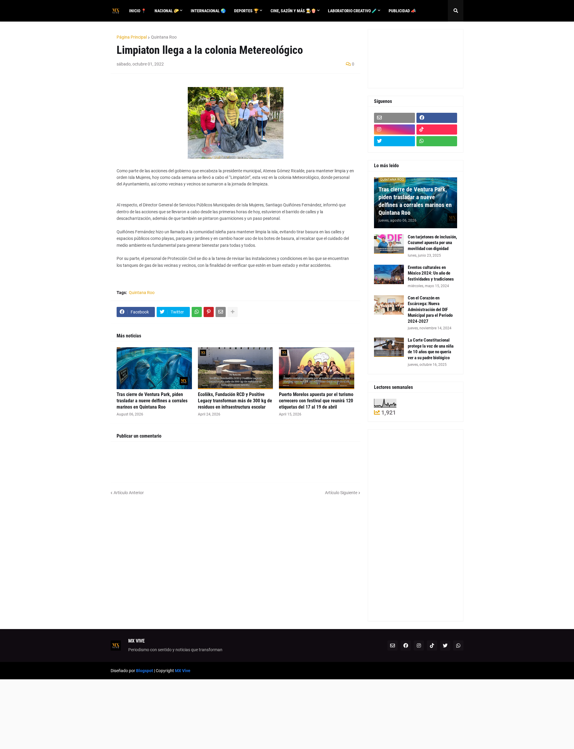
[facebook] (436, 118)
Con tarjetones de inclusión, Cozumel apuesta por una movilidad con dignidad (432, 242)
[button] (455, 11)
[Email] (221, 312)
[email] (394, 118)
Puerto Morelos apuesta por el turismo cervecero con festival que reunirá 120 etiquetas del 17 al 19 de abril (316, 401)
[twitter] (394, 141)
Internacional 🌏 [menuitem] (208, 10)
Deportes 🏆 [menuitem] (246, 10)
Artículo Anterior (129, 492)
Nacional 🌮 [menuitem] (167, 10)
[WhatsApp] (197, 312)
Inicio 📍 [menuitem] (137, 10)
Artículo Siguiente (341, 492)
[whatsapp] (436, 141)
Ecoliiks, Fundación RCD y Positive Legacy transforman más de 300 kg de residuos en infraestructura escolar (235, 401)
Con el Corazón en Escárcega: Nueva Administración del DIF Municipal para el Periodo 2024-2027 (430, 309)
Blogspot (144, 670)
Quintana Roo (164, 37)
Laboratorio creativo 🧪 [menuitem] (352, 10)
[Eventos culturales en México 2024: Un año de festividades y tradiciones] (389, 274)
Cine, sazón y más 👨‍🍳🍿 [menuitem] (293, 10)
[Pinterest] (209, 312)
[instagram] (394, 129)
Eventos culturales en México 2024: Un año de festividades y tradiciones (431, 273)
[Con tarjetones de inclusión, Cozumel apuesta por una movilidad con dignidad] (389, 244)
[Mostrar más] (233, 312)
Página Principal (132, 37)
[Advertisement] (401, 57)
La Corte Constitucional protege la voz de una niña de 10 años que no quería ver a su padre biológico (431, 348)
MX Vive (182, 670)
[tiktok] (436, 129)
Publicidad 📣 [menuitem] (402, 10)
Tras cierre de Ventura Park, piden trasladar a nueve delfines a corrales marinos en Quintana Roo (152, 401)
